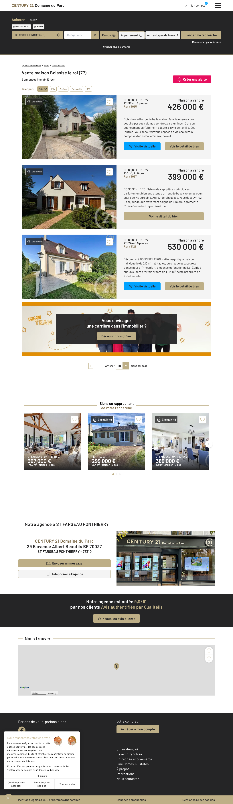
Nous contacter (127, 779)
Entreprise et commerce (134, 759)
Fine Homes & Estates (132, 764)
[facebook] (21, 730)
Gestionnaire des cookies (198, 799)
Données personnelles (131, 799)
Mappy (53, 693)
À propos (122, 769)
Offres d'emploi (127, 749)
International (125, 774)
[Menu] (218, 5)
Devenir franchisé (129, 754)
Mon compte (198, 5)
